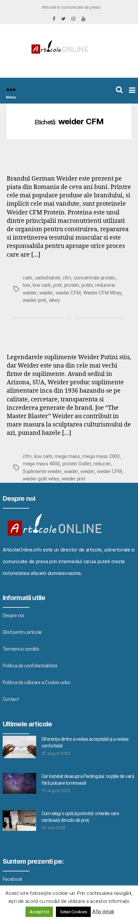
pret (57, 285)
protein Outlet (76, 464)
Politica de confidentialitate (30, 665)
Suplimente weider (42, 471)
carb (27, 278)
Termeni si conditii (21, 649)
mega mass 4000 (41, 464)
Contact (11, 699)
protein (71, 285)
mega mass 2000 (100, 456)
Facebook (12, 879)
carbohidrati (47, 278)
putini (86, 285)
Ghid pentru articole (22, 632)
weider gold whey (41, 479)
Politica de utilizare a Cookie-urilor (37, 682)
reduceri (102, 464)
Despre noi (13, 615)
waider (71, 471)
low (26, 285)
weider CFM (68, 293)
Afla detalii (103, 912)
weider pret (34, 300)
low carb (42, 285)
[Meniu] (11, 89)
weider (46, 293)
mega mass (67, 456)
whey (54, 300)
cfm (66, 278)
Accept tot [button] (39, 911)
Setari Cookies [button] (73, 911)
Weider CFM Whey (102, 293)
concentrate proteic (95, 278)
